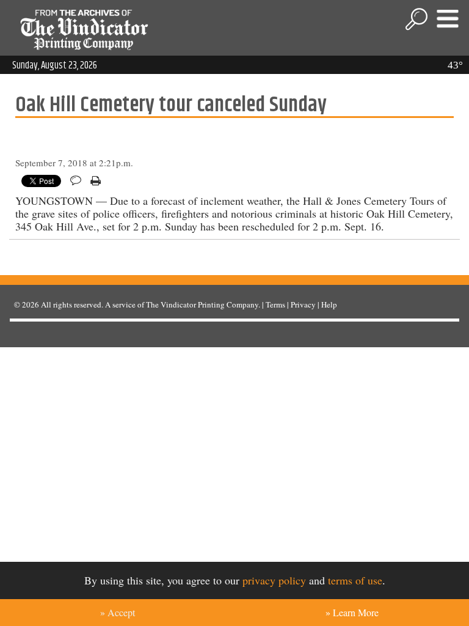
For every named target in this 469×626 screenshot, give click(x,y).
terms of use (355, 580)
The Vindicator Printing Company (202, 304)
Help (329, 304)
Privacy (303, 304)
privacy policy (274, 580)
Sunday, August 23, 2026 (54, 65)
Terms (275, 304)
